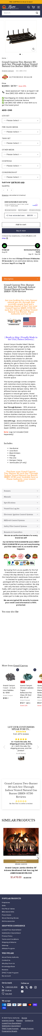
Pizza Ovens (6, 915)
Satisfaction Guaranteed (11, 933)
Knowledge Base (8, 966)
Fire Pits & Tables (8, 909)
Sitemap (5, 945)
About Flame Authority (10, 957)
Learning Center (8, 1020)
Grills (4, 905)
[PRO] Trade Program (10, 973)
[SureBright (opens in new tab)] (35, 205)
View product (21, 861)
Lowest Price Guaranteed (11, 930)
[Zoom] (33, 49)
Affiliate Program (8, 948)
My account (6, 976)
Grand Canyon (8, 71)
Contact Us (6, 960)
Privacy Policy (7, 936)
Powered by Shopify (9, 1031)
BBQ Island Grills (8, 912)
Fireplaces (6, 902)
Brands (24, 1018)
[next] (38, 859)
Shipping (5, 195)
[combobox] (21, 13)
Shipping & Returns (9, 942)
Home (4, 58)
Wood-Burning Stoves (10, 918)
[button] (21, 279)
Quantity (6, 186)
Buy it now (21, 230)
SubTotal (6, 183)
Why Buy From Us (8, 963)
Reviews (5, 970)
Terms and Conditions (10, 939)
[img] (21, 731)
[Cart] (33, 7)
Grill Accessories (8, 921)
